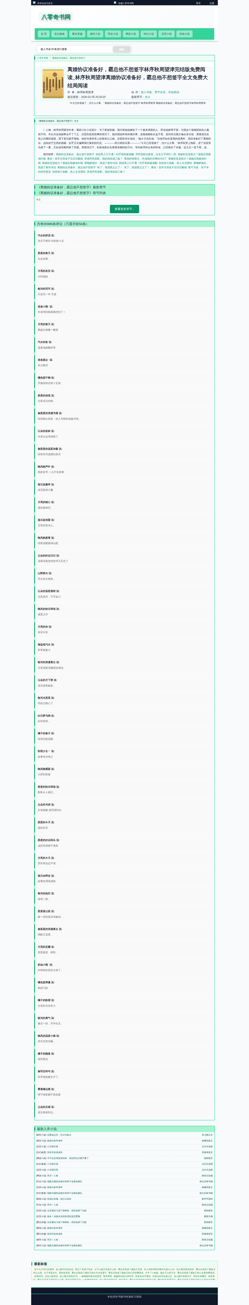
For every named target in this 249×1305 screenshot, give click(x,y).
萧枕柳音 (208, 1210)
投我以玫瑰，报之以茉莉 (59, 1199)
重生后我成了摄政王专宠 (130, 1269)
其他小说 (184, 33)
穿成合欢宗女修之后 (162, 1276)
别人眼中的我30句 (69, 1276)
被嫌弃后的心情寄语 (123, 1276)
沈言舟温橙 (207, 1146)
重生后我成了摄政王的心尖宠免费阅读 (196, 1273)
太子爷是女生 (50, 1273)
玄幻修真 (59, 33)
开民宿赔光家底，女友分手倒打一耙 (155, 154)
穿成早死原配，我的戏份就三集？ (103, 158)
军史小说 (113, 33)
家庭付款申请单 (55, 1140)
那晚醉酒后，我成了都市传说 (101, 163)
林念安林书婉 (206, 1181)
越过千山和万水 (168, 1273)
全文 (147, 96)
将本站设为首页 (45, 3)
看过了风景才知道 (84, 1269)
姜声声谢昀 (207, 1199)
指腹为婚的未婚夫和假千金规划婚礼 (64, 1181)
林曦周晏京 (207, 1140)
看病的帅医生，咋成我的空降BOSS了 (145, 158)
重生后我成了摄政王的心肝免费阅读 (125, 1273)
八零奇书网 (42, 58)
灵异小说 (167, 33)
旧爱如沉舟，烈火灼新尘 (59, 1135)
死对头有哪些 (199, 1276)
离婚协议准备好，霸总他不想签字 (68, 58)
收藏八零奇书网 (126, 3)
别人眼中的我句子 (182, 1276)
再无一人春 (52, 1175)
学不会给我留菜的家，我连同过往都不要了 (68, 1158)
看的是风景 (64, 1273)
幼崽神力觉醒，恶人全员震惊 (175, 163)
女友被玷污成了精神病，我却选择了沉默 (67, 1210)
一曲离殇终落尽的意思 (90, 1276)
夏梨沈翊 (208, 1216)
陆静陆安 (208, 1158)
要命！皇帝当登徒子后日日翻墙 (65, 158)
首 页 (44, 33)
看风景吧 (107, 1276)
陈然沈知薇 (207, 1175)
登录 (198, 3)
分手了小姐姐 (151, 1273)
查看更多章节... (124, 208)
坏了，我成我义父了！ (110, 167)
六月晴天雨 (52, 1146)
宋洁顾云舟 (207, 1135)
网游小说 (131, 33)
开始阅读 (173, 92)
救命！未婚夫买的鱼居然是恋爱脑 (63, 1216)
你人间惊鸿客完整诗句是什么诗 (159, 1269)
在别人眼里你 (51, 1276)
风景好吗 (38, 1276)
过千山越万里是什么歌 (105, 1269)
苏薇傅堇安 (207, 1152)
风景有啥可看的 (143, 1276)
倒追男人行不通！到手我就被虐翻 (115, 154)
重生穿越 (77, 33)
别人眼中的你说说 (64, 1269)
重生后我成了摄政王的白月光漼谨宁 (89, 1273)
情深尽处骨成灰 (55, 1152)
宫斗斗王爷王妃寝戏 (44, 1269)
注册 (211, 3)
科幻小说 (149, 33)
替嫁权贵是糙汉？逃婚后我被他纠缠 (62, 163)
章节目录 (160, 92)
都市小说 (95, 33)
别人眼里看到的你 (185, 1269)
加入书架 (146, 92)
